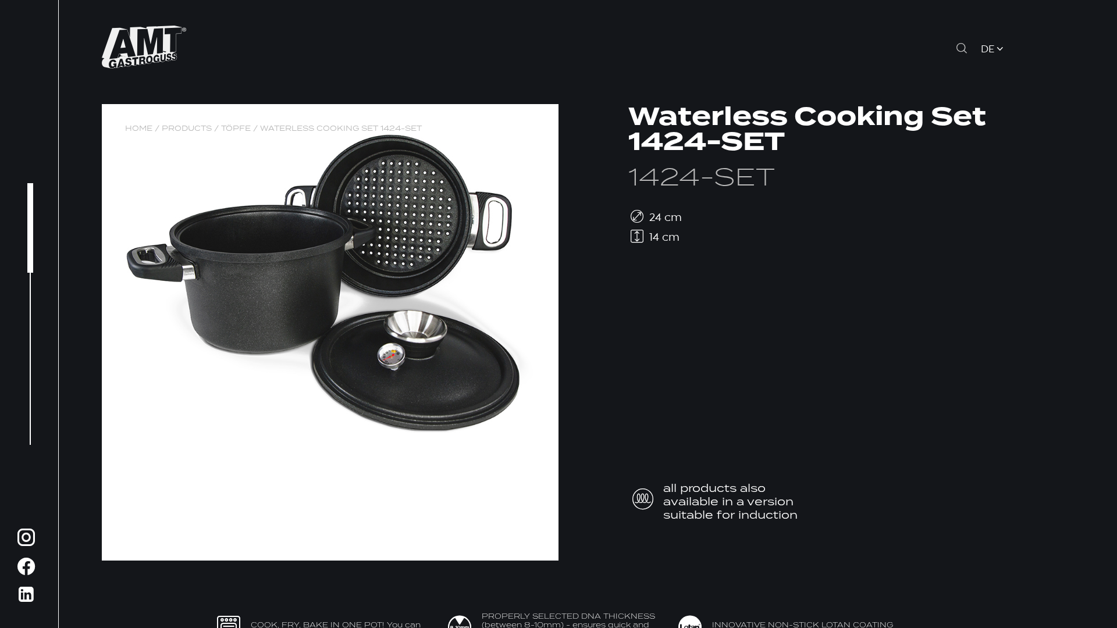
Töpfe (236, 128)
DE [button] (987, 49)
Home (138, 128)
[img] (26, 539)
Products (187, 128)
